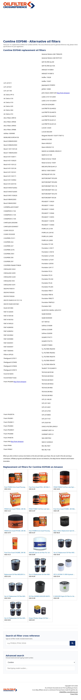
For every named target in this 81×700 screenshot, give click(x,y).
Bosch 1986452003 (10, 153)
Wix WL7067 (46, 446)
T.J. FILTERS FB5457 (48, 360)
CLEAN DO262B (9, 234)
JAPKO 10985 (46, 89)
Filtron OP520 (8, 354)
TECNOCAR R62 (47, 391)
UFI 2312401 (46, 407)
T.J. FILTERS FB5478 (48, 364)
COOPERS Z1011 (9, 238)
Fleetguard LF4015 (10, 370)
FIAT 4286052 (8, 331)
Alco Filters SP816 (10, 118)
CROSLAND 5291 (10, 285)
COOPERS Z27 (8, 246)
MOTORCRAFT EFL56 (49, 198)
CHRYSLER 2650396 (10, 223)
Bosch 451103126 (10, 168)
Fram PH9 (7, 441)
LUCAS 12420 (46, 128)
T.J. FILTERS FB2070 (48, 357)
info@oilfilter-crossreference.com (68, 692)
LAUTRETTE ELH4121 (49, 120)
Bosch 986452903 (10, 203)
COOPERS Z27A (9, 250)
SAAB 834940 (46, 314)
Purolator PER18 (47, 295)
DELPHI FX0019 (9, 289)
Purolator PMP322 (48, 302)
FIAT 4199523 (8, 323)
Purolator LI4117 (47, 267)
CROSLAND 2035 (10, 273)
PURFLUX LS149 (47, 229)
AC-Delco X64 (8, 110)
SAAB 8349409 (47, 318)
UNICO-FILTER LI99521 (50, 426)
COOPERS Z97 (8, 261)
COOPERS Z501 (9, 254)
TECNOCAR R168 (47, 372)
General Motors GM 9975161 (52, 58)
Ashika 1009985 (9, 133)
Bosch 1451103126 (10, 149)
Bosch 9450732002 (10, 188)
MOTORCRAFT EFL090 (49, 182)
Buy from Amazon (20, 382)
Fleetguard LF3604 (10, 366)
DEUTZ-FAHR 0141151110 (13, 300)
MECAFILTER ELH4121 (49, 166)
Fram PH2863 (8, 426)
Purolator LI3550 (47, 263)
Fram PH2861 (8, 418)
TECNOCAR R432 (47, 384)
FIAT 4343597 (8, 347)
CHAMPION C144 (10, 219)
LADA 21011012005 (49, 97)
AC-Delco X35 (8, 106)
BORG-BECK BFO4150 (11, 137)
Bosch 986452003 (10, 199)
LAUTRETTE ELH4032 (49, 108)
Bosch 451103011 (10, 157)
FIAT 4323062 (8, 335)
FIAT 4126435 (8, 312)
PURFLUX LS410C (48, 232)
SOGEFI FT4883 (47, 345)
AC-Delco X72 (8, 114)
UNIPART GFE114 (48, 430)
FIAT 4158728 (8, 316)
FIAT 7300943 (8, 351)
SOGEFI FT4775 (47, 341)
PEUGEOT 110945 (48, 209)
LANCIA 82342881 (48, 104)
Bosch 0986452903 (10, 145)
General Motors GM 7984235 (52, 54)
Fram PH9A (8, 445)
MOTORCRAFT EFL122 (49, 190)
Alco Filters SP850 (10, 126)
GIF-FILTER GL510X (48, 66)
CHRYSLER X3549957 (11, 226)
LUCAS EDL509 (47, 132)
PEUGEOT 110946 (48, 213)
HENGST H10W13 (48, 73)
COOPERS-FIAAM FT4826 (12, 265)
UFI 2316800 (46, 415)
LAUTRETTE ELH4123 (49, 124)
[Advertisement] (40, 24)
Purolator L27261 (48, 260)
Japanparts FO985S (48, 85)
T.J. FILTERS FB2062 (48, 353)
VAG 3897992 (46, 438)
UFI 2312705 (46, 411)
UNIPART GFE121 (48, 434)
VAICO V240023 (47, 442)
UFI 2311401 (46, 403)
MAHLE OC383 (47, 139)
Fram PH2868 (8, 434)
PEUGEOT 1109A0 (48, 225)
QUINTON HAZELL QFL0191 (51, 310)
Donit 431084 (8, 308)
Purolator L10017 (48, 248)
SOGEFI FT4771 (47, 337)
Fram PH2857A (9, 414)
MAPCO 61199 (47, 155)
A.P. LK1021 (8, 87)
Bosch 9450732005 (10, 192)
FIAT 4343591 (8, 343)
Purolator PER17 (47, 291)
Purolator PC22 (47, 271)
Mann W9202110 (48, 147)
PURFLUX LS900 (47, 240)
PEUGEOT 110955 (48, 217)
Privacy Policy (74, 694)
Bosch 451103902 (10, 180)
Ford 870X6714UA (10, 378)
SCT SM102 (45, 322)
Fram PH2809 (8, 382)
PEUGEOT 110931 (48, 205)
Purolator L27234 (48, 256)
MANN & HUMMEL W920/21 (52, 151)
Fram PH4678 (8, 438)
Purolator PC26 (47, 283)
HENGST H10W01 (48, 70)
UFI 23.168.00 (46, 399)
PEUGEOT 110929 (48, 201)
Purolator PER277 (48, 298)
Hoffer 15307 (46, 81)
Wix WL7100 (46, 450)
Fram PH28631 (9, 430)
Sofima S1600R (47, 325)
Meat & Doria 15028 (49, 159)
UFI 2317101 (46, 419)
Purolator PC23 (47, 275)
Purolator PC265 (47, 287)
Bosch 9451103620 (10, 195)
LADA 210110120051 (49, 101)
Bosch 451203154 (10, 184)
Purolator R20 (46, 306)
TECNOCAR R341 (47, 380)
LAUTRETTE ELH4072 (49, 116)
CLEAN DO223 (9, 230)
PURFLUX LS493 (47, 236)
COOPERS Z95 (8, 257)
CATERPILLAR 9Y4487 (11, 207)
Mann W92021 (47, 143)
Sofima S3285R (47, 333)
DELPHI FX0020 (9, 292)
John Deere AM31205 (49, 93)
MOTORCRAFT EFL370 (49, 194)
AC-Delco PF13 (9, 95)
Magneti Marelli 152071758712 (53, 135)
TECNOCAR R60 (47, 388)
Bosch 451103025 (10, 160)
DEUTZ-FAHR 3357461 (11, 304)
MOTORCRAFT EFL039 (49, 178)
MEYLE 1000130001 (49, 170)
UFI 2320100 (46, 422)
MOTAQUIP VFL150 (48, 174)
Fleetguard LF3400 (10, 362)
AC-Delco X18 (8, 98)
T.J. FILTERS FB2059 (48, 349)
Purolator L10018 (48, 252)
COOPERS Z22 (8, 242)
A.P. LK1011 (8, 83)
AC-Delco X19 (8, 102)
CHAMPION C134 (10, 215)
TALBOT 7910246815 (49, 368)
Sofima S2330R (47, 329)
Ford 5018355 (8, 374)
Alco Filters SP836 (10, 122)
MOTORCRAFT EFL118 (49, 186)
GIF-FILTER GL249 (48, 62)
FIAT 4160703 (8, 319)
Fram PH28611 (9, 422)
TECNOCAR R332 (47, 376)
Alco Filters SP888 (10, 130)
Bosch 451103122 (10, 164)
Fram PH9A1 (8, 449)
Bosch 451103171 (10, 176)
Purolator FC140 (47, 244)
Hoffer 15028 (46, 77)
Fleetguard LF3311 (10, 358)
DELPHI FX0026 (9, 296)
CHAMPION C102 (10, 211)
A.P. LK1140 (8, 91)
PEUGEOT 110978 (48, 221)
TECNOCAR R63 (47, 395)
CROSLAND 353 (9, 281)
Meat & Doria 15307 (49, 163)
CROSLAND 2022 (10, 269)
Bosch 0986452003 (10, 141)
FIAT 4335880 (8, 339)
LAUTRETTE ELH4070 (49, 112)
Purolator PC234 (47, 279)
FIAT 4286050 (8, 327)
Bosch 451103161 (10, 172)
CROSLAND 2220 (10, 277)
